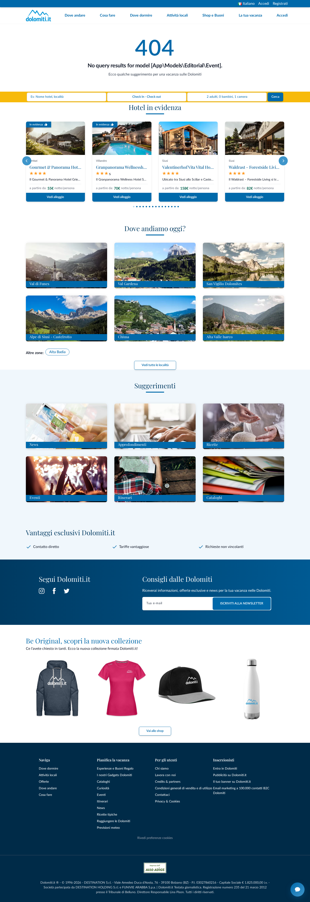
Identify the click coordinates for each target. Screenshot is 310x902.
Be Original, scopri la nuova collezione (84, 640)
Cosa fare (107, 15)
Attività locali (177, 15)
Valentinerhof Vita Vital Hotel (188, 167)
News (101, 808)
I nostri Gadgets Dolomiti (114, 775)
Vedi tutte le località (155, 365)
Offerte (44, 781)
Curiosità (103, 788)
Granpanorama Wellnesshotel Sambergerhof (136, 167)
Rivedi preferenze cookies (155, 838)
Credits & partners (167, 781)
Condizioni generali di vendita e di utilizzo (183, 788)
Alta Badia (57, 352)
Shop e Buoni (213, 15)
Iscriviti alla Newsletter (241, 603)
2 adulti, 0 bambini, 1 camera (227, 96)
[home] (40, 15)
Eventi (101, 795)
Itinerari (102, 801)
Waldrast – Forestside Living (255, 167)
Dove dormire (141, 15)
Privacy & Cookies (167, 801)
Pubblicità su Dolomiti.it (229, 775)
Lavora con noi (165, 775)
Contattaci (162, 795)
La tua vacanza (250, 15)
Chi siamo (162, 768)
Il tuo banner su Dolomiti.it (232, 781)
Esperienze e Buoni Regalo (115, 768)
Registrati (280, 3)
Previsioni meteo (108, 827)
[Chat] (297, 889)
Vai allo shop (155, 731)
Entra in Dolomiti (225, 768)
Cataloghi (103, 781)
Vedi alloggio (55, 197)
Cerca (275, 96)
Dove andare (75, 15)
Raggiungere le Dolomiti (113, 821)
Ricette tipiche (107, 814)
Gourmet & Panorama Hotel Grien (61, 167)
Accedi (263, 3)
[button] (133, 206)
